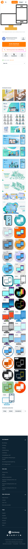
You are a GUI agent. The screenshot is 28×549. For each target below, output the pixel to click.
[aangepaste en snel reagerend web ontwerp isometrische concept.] (13, 201)
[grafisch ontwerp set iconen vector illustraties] (8, 134)
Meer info (5, 65)
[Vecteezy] (2, 2)
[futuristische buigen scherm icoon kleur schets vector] (8, 247)
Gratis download (14, 44)
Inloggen (21, 2)
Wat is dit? (12, 60)
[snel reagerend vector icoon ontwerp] (8, 259)
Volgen (23, 39)
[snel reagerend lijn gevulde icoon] (8, 473)
